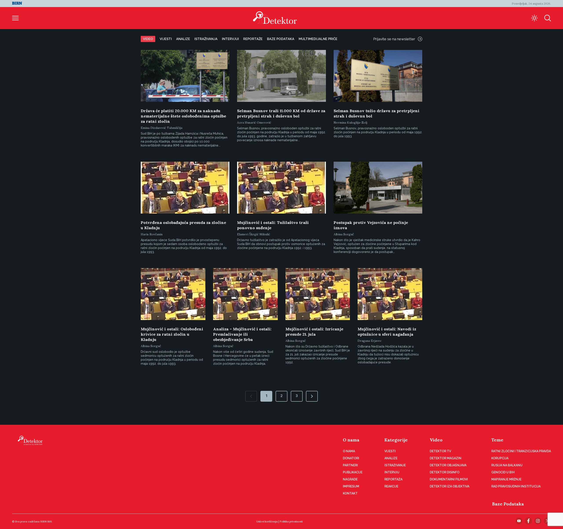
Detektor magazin (445, 458)
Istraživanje (395, 465)
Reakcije (391, 486)
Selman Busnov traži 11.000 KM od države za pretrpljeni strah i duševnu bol (281, 113)
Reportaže (253, 39)
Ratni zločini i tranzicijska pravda (521, 451)
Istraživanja (206, 39)
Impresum (351, 486)
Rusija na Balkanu (507, 465)
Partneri (350, 465)
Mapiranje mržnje (506, 479)
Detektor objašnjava (448, 465)
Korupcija (499, 458)
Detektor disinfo (444, 472)
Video (148, 39)
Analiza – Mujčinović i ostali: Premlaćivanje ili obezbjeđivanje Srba (242, 334)
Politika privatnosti (291, 521)
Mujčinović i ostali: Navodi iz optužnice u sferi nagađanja (387, 331)
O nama (351, 440)
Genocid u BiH (503, 472)
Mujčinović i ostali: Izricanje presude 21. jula (314, 331)
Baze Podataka (508, 504)
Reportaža (393, 479)
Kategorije (396, 440)
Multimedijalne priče (318, 39)
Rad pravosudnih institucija (516, 486)
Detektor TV (440, 451)
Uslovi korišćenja (267, 521)
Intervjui (230, 39)
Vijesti (166, 39)
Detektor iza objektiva (449, 486)
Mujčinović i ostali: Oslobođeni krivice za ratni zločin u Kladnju (172, 334)
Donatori (351, 458)
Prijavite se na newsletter (394, 39)
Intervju (391, 472)
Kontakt (350, 493)
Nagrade (350, 479)
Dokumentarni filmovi (449, 479)
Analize (183, 39)
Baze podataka (280, 39)
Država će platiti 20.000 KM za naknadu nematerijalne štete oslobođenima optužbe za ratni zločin (183, 116)
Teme (497, 440)
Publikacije (352, 472)
